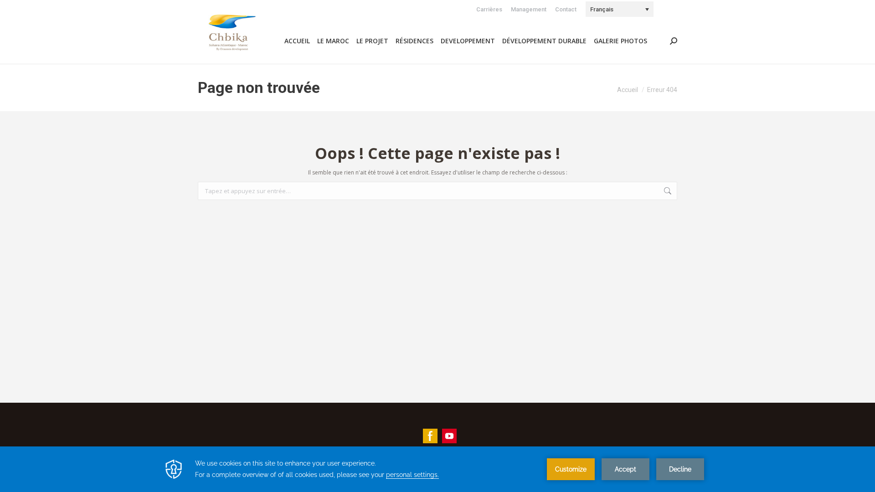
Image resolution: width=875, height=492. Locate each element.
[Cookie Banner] (437, 469)
